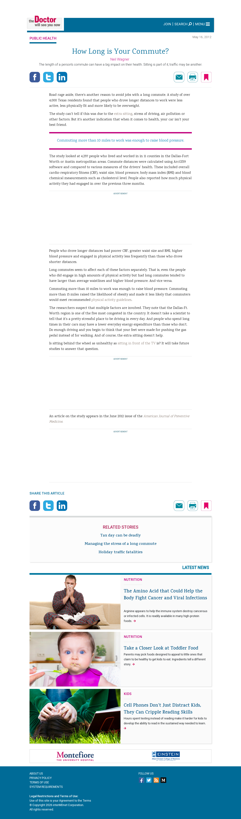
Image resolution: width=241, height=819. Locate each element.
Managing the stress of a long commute (121, 544)
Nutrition (133, 580)
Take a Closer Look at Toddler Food (165, 655)
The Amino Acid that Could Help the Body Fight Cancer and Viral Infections (165, 605)
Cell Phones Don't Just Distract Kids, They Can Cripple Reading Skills (165, 713)
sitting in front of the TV (137, 343)
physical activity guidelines (111, 300)
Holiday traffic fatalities (120, 553)
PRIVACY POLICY (41, 778)
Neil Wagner (119, 59)
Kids (127, 694)
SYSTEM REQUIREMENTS (46, 786)
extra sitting (123, 114)
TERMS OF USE (39, 782)
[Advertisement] (120, 7)
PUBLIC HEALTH (43, 38)
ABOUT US (36, 773)
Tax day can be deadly (120, 536)
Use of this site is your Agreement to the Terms (60, 800)
